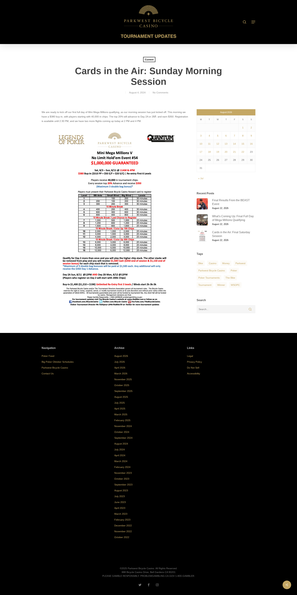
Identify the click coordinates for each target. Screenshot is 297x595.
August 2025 (121, 397)
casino (212, 263)
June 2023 (120, 502)
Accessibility (193, 373)
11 (209, 143)
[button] (253, 22)
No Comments (160, 92)
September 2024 (123, 437)
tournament (204, 285)
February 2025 (122, 420)
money (226, 263)
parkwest (240, 263)
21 (234, 151)
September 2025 (123, 391)
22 (242, 151)
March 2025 (120, 414)
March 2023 (120, 513)
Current (149, 59)
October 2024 (121, 432)
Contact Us (48, 373)
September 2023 (123, 484)
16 (251, 143)
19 (217, 151)
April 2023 (119, 508)
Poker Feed (48, 356)
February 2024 (122, 467)
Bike (200, 263)
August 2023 (121, 490)
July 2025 (119, 402)
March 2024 (120, 461)
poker (234, 270)
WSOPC (235, 285)
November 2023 (123, 473)
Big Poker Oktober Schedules (58, 361)
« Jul (200, 178)
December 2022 (123, 525)
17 (201, 151)
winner (221, 285)
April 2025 (119, 408)
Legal (190, 356)
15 (242, 143)
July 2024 (119, 449)
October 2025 (121, 385)
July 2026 (119, 361)
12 (217, 143)
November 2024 (123, 426)
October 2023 (121, 478)
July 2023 (119, 496)
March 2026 (120, 373)
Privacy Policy (194, 361)
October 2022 (121, 537)
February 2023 (122, 519)
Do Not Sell (193, 367)
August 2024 (121, 443)
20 (226, 151)
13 (226, 143)
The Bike (230, 277)
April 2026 (119, 367)
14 (234, 143)
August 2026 (121, 356)
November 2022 (123, 531)
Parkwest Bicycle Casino (211, 270)
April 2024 (119, 455)
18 (209, 151)
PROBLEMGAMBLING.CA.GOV (157, 576)
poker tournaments (209, 277)
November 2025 (123, 379)
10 (201, 143)
